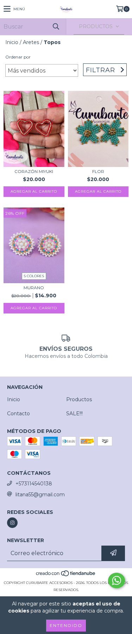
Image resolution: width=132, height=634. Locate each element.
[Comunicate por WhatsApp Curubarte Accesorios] (116, 580)
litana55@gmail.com (40, 494)
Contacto (18, 413)
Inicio (11, 42)
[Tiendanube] (66, 575)
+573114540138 (33, 483)
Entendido (66, 625)
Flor (98, 171)
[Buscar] (56, 27)
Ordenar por (18, 57)
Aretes (31, 42)
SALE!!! (74, 413)
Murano (34, 287)
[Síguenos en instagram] (12, 522)
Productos (79, 399)
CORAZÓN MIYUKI (33, 171)
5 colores (34, 276)
